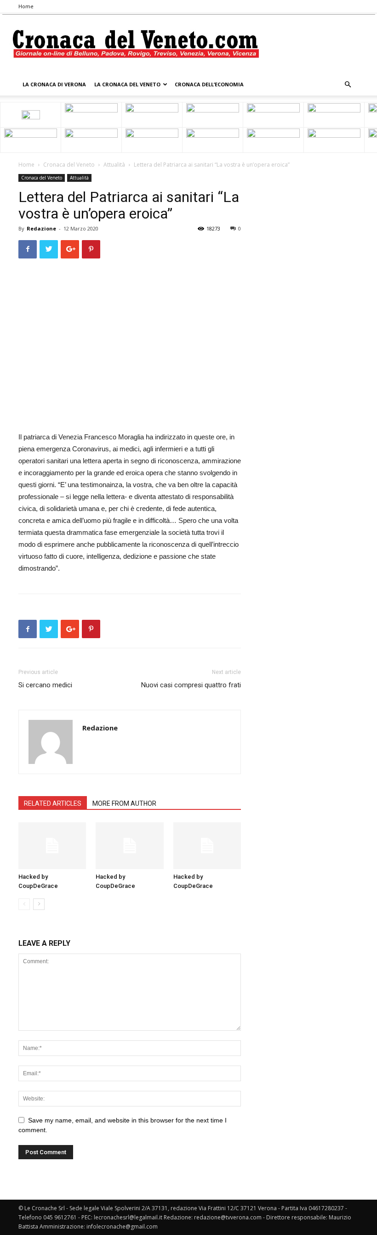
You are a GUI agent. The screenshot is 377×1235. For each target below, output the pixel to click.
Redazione (41, 228)
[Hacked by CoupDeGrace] (52, 845)
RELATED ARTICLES (52, 803)
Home (26, 6)
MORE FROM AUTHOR (124, 803)
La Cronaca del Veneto (127, 84)
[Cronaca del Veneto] (188, 43)
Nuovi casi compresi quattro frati (191, 685)
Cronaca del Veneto (69, 164)
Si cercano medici (45, 685)
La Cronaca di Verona (54, 84)
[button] (348, 84)
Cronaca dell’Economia (209, 84)
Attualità (114, 164)
